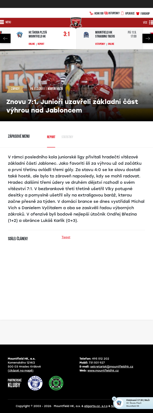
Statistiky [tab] (67, 137)
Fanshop (145, 13)
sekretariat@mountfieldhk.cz (111, 366)
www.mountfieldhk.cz (103, 370)
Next (147, 38)
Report (41, 44)
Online (32, 44)
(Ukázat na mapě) (20, 370)
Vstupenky (114, 13)
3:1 (67, 34)
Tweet (66, 237)
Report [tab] (51, 137)
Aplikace (130, 13)
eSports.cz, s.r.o (96, 406)
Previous (5, 38)
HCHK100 (98, 13)
